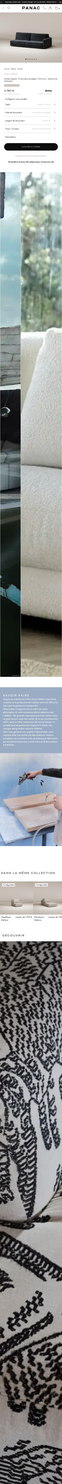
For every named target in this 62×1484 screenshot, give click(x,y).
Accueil (6, 69)
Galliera (13, 69)
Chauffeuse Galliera (6, 918)
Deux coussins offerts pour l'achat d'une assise (31, 2)
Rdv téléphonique (33, 162)
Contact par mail (47, 162)
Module (20, 69)
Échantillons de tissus (16, 162)
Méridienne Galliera (39, 918)
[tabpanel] (31, 31)
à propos (8, 745)
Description (10, 137)
